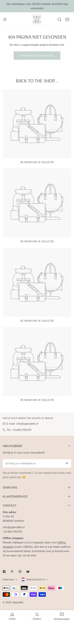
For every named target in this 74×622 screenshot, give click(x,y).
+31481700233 (21, 430)
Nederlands (8, 579)
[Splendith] (37, 19)
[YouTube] (28, 571)
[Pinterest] (12, 571)
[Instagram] (20, 571)
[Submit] (66, 463)
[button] (67, 19)
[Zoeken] (59, 19)
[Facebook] (4, 571)
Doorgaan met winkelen (37, 55)
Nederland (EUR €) (35, 579)
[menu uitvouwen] (5, 19)
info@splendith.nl (27, 423)
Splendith (17, 602)
